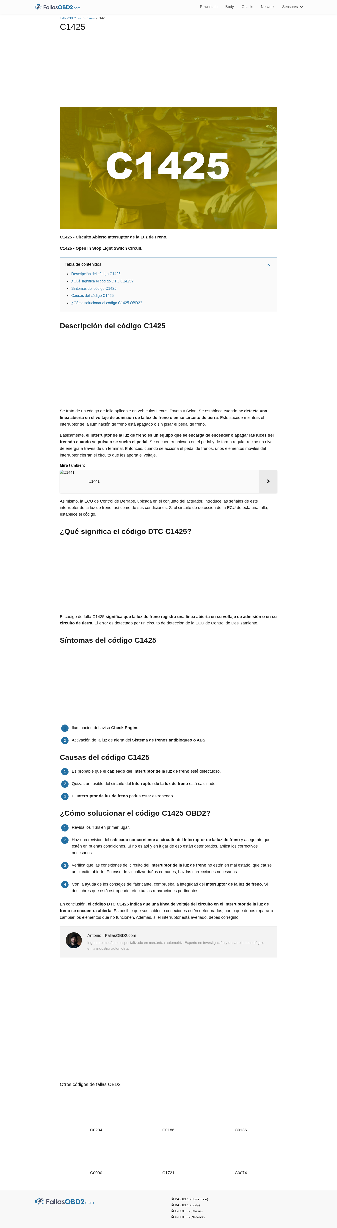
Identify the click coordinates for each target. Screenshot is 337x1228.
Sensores (290, 7)
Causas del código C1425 (92, 296)
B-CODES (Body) (187, 1205)
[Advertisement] (168, 68)
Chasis (247, 7)
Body (229, 7)
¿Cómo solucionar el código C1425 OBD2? (106, 303)
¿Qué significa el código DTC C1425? (102, 281)
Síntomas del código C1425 (93, 288)
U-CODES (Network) (190, 1217)
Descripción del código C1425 (96, 274)
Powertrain (209, 7)
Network (267, 7)
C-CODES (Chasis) (189, 1211)
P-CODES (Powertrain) (191, 1199)
